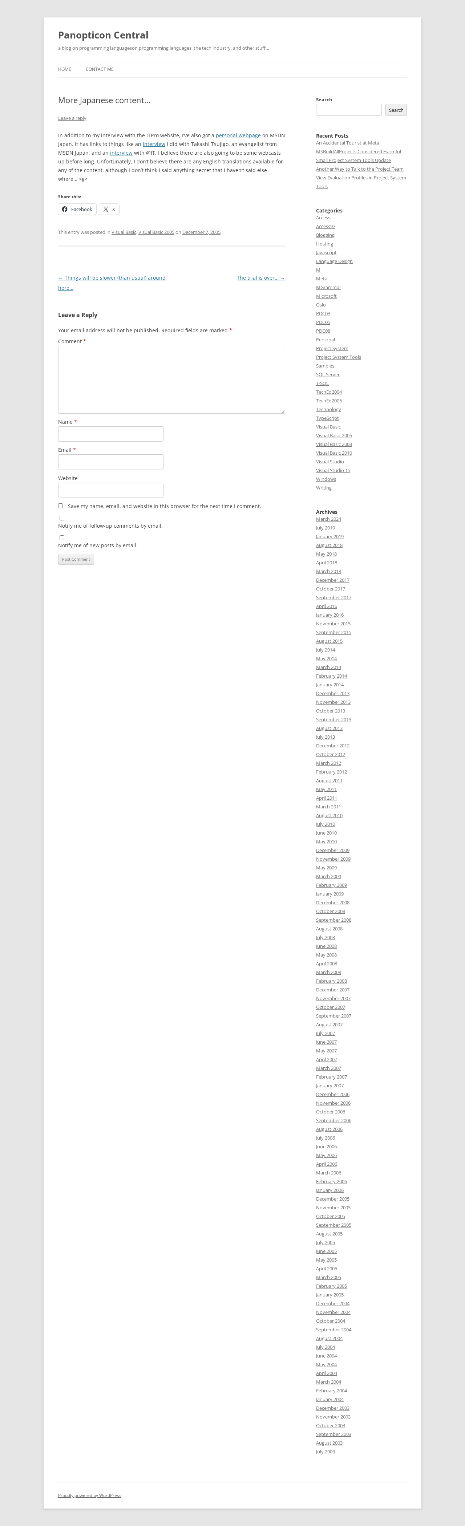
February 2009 (331, 885)
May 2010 (326, 841)
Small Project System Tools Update (353, 160)
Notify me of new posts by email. (98, 545)
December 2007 (332, 989)
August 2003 (329, 1443)
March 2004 (328, 1382)
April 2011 (326, 798)
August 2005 (329, 1233)
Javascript (326, 252)
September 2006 (333, 1120)
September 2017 (333, 597)
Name (67, 421)
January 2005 (330, 1294)
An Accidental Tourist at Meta (347, 142)
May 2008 (326, 954)
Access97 (325, 226)
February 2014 (331, 676)
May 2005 (326, 1260)
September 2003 (333, 1434)
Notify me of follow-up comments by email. (110, 525)
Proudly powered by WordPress (89, 1495)
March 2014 (328, 667)
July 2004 (325, 1347)
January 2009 (330, 893)
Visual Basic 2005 (156, 232)
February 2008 (331, 981)
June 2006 (326, 1146)
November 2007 (333, 998)
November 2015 (333, 623)
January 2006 (330, 1190)
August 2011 (329, 780)
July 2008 (325, 937)
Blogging (325, 235)
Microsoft (326, 296)
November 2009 (333, 859)
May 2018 (326, 554)
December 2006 (332, 1094)
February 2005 (331, 1286)
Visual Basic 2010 (334, 453)
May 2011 (326, 789)
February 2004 (331, 1390)
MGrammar (328, 287)
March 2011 (328, 806)
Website (68, 478)
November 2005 (333, 1207)
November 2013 (333, 702)
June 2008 (326, 946)
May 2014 (326, 658)
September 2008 (333, 920)
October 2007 (330, 1007)
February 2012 (331, 771)
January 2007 (330, 1085)
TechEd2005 (329, 400)
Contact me (100, 69)
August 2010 (329, 815)
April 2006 (326, 1164)
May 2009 (326, 867)
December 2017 (332, 580)
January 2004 (330, 1399)
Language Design (334, 261)
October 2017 (330, 588)
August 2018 (329, 545)
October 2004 (330, 1321)
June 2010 (326, 832)
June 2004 (326, 1355)
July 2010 (325, 824)
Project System (332, 348)
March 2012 (328, 763)
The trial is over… (261, 277)
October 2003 (330, 1425)
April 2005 (326, 1268)
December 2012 (332, 745)
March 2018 (328, 571)
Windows (326, 479)
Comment (72, 341)
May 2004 (326, 1364)
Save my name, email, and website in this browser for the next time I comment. (164, 506)
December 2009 (332, 850)
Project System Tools (338, 357)
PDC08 (323, 331)
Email (67, 449)
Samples (325, 365)
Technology (328, 409)
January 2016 (330, 615)
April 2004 (326, 1373)
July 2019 (325, 527)
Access (323, 217)
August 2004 (329, 1338)
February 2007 (331, 1077)
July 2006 (325, 1138)
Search (324, 99)
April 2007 (326, 1059)
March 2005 (328, 1277)
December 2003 (332, 1408)
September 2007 (333, 1015)
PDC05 (323, 322)
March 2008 (328, 972)
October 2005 (330, 1216)
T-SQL (322, 383)
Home (64, 69)
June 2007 (326, 1042)
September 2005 (333, 1225)
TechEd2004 (329, 392)
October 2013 (330, 710)
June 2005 (326, 1251)
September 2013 (333, 719)
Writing (324, 487)
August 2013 (329, 728)
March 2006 (328, 1172)
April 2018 (326, 562)
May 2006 (326, 1155)
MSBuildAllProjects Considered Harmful (358, 151)
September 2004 (333, 1329)
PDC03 (323, 313)
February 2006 (331, 1181)
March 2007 (328, 1068)
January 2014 (330, 684)
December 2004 (332, 1303)
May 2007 (326, 1050)
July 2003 (325, 1451)
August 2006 (329, 1129)
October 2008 (330, 911)
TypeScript (327, 418)
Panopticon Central (103, 34)
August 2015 (329, 641)
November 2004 (333, 1312)
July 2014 (325, 649)
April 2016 (326, 606)
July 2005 (325, 1242)
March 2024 (328, 519)
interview (154, 144)
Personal (325, 339)
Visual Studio (330, 461)
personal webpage (238, 135)
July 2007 (325, 1033)
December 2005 (332, 1199)
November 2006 (333, 1103)
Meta (321, 278)
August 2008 (329, 928)
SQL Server (328, 374)
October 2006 (330, 1111)
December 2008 (332, 902)
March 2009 (328, 876)
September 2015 (333, 632)
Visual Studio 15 (333, 470)
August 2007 (329, 1024)
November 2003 (333, 1416)
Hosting (324, 243)
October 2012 (330, 754)
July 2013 (325, 737)
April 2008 (326, 963)
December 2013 (332, 693)
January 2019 (330, 536)
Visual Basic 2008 (334, 444)
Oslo (321, 304)
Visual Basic (124, 232)
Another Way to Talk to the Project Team (360, 169)
